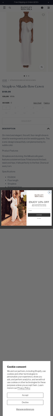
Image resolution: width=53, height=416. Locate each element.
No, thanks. (39, 218)
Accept (25, 395)
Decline (25, 402)
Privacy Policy (23, 388)
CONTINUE (39, 215)
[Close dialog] (49, 192)
